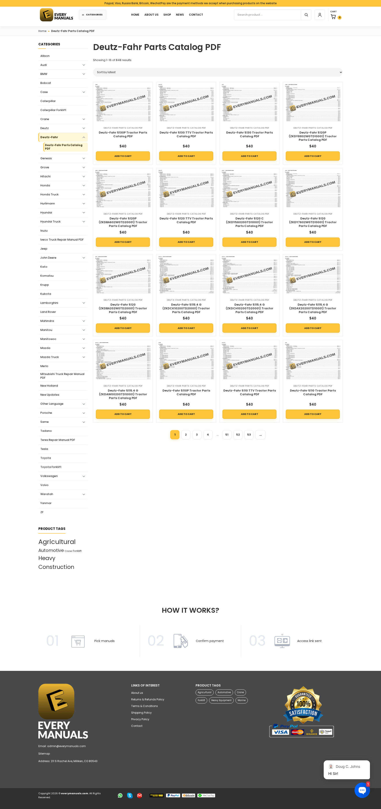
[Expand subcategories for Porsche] (83, 413)
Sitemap (44, 753)
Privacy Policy (140, 719)
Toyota (45, 458)
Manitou (46, 330)
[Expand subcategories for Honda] (83, 185)
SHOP (167, 15)
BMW (43, 74)
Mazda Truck (49, 357)
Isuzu (44, 230)
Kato (43, 267)
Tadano (46, 431)
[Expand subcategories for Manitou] (83, 330)
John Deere (48, 258)
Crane (44, 119)
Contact (136, 726)
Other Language (52, 404)
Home (42, 31)
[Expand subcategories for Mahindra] (83, 321)
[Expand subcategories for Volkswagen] (83, 476)
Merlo (44, 366)
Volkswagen (49, 476)
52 (238, 434)
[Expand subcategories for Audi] (83, 65)
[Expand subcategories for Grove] (83, 167)
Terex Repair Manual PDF (57, 440)
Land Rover (48, 312)
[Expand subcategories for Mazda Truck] (83, 357)
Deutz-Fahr (49, 137)
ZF (41, 512)
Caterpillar (48, 101)
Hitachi (45, 176)
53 (249, 434)
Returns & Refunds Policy (147, 699)
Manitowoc (48, 339)
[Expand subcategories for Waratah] (83, 494)
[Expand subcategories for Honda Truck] (83, 194)
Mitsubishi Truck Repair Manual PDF (62, 376)
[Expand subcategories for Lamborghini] (83, 302)
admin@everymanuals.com (66, 746)
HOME (135, 15)
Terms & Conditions (144, 706)
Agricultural (57, 541)
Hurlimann (47, 203)
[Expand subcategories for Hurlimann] (83, 203)
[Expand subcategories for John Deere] (83, 257)
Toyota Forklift (51, 467)
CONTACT (196, 15)
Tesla (44, 449)
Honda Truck (49, 194)
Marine (242, 700)
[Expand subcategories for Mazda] (83, 348)
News (180, 15)
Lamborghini (49, 303)
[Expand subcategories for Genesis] (83, 158)
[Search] (306, 15)
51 (226, 434)
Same (44, 422)
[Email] (139, 795)
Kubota (45, 294)
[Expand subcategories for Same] (83, 422)
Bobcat (45, 83)
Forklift (77, 551)
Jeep (43, 248)
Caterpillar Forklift (53, 110)
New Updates (49, 395)
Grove (44, 167)
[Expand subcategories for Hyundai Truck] (83, 221)
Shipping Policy (141, 712)
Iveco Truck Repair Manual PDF (62, 239)
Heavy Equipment (221, 700)
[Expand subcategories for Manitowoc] (83, 339)
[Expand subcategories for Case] (83, 92)
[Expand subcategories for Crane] (83, 119)
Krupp (44, 285)
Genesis (46, 158)
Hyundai (46, 212)
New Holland (49, 386)
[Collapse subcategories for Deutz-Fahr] (83, 137)
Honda (45, 185)
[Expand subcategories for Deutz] (83, 128)
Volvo (44, 485)
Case (44, 92)
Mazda (45, 348)
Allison (45, 56)
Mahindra (47, 321)
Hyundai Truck (50, 221)
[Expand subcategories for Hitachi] (83, 176)
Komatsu (47, 276)
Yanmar (46, 503)
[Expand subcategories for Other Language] (83, 404)
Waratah (46, 494)
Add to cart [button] (123, 156)
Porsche (46, 413)
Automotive (51, 550)
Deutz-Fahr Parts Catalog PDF (63, 146)
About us (151, 15)
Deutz (44, 128)
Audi (43, 65)
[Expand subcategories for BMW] (83, 74)
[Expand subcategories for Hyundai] (83, 212)
